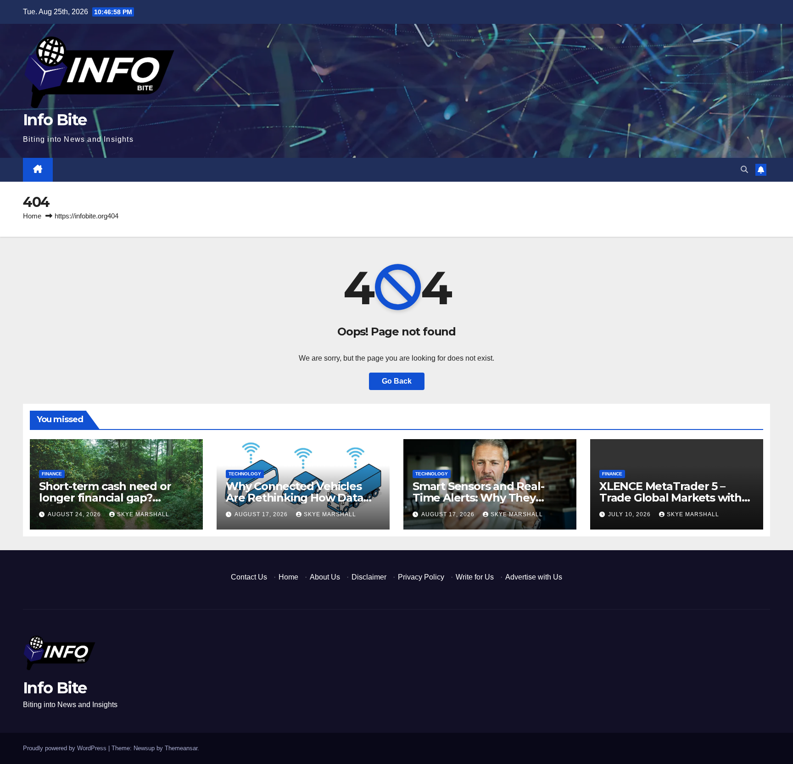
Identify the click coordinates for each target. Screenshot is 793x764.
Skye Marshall (143, 514)
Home (32, 216)
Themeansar (181, 748)
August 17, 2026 (262, 514)
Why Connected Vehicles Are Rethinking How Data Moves (294, 498)
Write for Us (475, 577)
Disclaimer (369, 577)
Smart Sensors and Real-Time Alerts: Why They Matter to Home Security (478, 498)
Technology (245, 473)
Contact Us (249, 577)
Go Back (397, 381)
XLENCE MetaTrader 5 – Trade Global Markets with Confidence (670, 498)
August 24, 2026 (75, 514)
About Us (325, 577)
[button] (744, 169)
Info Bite (55, 119)
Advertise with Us (533, 577)
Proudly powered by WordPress (65, 748)
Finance (52, 473)
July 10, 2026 (630, 514)
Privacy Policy (421, 577)
